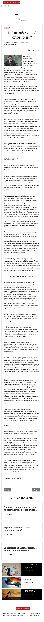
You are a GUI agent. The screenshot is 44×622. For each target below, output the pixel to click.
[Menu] (16, 14)
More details (29, 571)
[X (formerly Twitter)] (34, 50)
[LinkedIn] (38, 50)
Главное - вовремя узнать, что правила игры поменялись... (21, 508)
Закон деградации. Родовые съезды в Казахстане (20, 549)
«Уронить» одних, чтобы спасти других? (18, 529)
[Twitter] (5, 6)
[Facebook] (1, 6)
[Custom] (8, 6)
